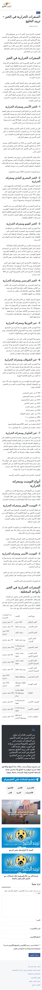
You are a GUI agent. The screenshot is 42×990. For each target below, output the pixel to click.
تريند (18, 792)
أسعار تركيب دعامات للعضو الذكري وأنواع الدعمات (19, 814)
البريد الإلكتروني (34, 928)
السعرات (28, 792)
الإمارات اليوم (36, 985)
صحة (38, 13)
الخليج (10, 788)
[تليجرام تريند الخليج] (21, 779)
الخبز (19, 788)
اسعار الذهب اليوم (34, 981)
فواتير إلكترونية (35, 977)
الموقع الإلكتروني (35, 937)
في (9, 792)
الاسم (38, 920)
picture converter (34, 974)
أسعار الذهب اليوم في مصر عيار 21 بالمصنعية (26, 970)
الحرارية (30, 788)
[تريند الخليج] (7, 5)
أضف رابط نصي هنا (34, 966)
